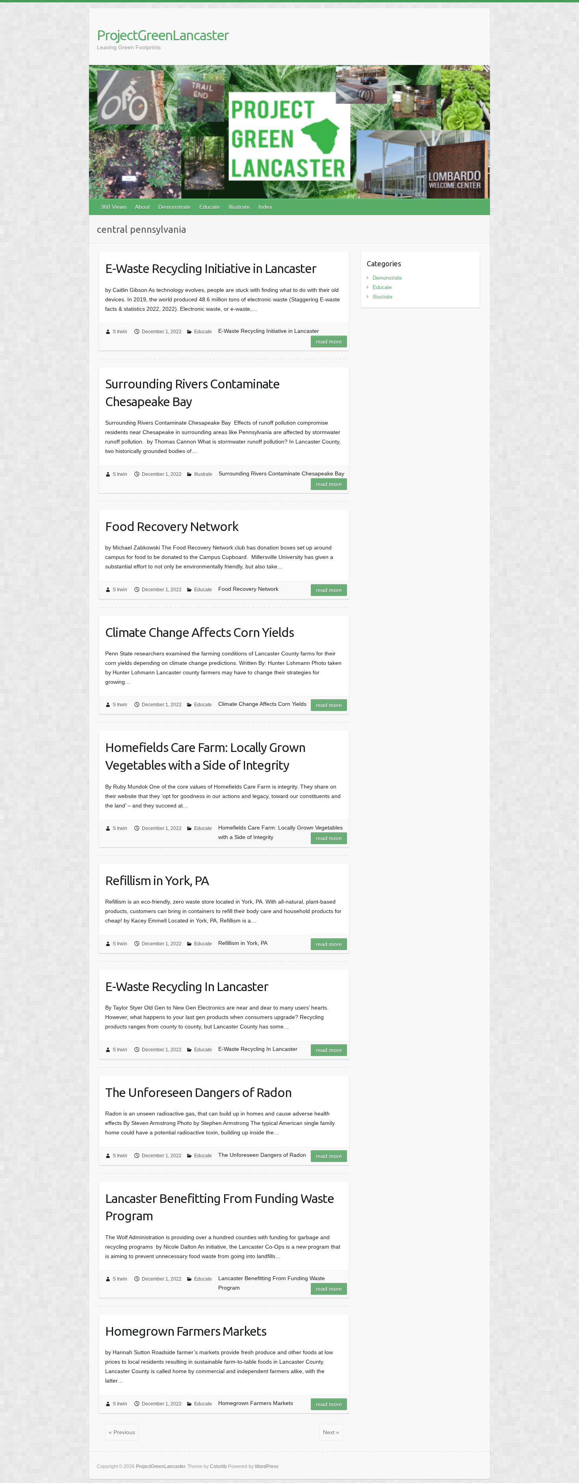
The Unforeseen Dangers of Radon (198, 1092)
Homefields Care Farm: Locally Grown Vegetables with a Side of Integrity (205, 756)
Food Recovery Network (171, 526)
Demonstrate (174, 207)
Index (265, 207)
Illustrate (239, 207)
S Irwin (120, 331)
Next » (331, 1432)
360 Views (113, 207)
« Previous (122, 1432)
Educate (209, 207)
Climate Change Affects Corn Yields (199, 632)
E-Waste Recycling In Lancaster (186, 986)
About (142, 207)
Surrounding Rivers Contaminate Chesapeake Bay (192, 392)
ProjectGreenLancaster (162, 35)
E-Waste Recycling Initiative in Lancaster (210, 268)
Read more (329, 341)
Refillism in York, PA (157, 880)
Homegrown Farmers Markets (185, 1331)
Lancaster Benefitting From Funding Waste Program (219, 1207)
